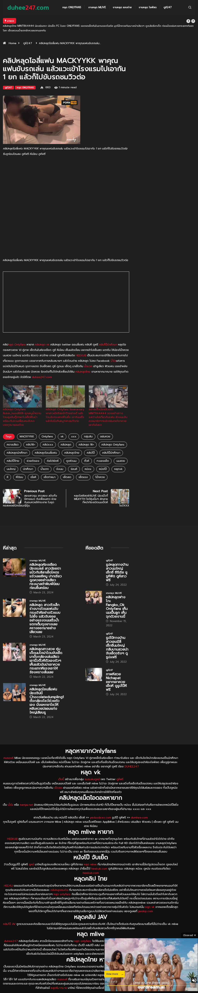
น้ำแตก (88, 357)
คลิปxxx (48, 435)
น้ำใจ (113, 352)
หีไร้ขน (19, 468)
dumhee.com (139, 808)
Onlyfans (47, 427)
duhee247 (11, 932)
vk (62, 427)
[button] (188, 21)
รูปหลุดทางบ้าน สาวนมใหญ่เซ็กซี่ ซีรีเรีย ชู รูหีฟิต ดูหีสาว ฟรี (51, 21)
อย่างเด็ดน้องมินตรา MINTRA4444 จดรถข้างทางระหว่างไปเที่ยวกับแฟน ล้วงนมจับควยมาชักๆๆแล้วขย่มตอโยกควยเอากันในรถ (108, 408)
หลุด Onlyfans (71, 7)
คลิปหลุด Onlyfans (113, 435)
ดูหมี (31, 855)
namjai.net (26, 795)
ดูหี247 (168, 7)
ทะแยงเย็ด (103, 452)
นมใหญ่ (11, 460)
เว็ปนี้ (61, 770)
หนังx (88, 460)
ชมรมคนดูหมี (92, 770)
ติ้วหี (86, 452)
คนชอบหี (8, 749)
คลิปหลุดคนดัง (59, 881)
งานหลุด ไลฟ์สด (148, 7)
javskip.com (145, 902)
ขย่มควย (105, 427)
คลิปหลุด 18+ (86, 435)
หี (7, 468)
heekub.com (99, 859)
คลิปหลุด (66, 435)
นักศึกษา (28, 460)
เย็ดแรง (83, 468)
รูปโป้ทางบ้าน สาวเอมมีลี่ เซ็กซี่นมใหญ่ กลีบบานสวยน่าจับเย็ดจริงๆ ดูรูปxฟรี (117, 638)
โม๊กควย (100, 468)
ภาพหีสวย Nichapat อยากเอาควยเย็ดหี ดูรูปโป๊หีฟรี (116, 672)
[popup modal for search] (190, 7)
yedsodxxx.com (100, 808)
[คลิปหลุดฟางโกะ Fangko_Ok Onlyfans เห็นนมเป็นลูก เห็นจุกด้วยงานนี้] (93, 588)
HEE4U (8, 876)
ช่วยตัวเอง (33, 452)
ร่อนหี (74, 460)
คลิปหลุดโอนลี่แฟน (46, 443)
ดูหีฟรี (119, 770)
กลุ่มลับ (88, 427)
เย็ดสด (67, 468)
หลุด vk (149, 898)
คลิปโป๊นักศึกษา (108, 335)
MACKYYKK (27, 427)
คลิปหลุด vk (42, 335)
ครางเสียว (13, 435)
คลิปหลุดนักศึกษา (17, 443)
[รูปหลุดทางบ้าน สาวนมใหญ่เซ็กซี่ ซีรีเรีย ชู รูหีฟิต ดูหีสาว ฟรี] (93, 555)
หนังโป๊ (103, 460)
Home (12, 34)
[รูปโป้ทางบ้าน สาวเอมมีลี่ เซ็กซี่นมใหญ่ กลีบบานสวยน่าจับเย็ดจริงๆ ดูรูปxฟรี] (93, 629)
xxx (73, 427)
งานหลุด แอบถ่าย (122, 7)
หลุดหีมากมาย (59, 979)
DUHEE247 (132, 757)
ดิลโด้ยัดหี (53, 452)
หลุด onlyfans (62, 885)
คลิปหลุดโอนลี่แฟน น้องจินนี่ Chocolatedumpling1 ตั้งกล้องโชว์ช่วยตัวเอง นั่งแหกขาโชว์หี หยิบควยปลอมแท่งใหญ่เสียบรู (47, 691)
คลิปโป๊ (91, 443)
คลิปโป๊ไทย (13, 452)
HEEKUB (81, 346)
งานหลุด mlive (97, 7)
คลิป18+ (30, 435)
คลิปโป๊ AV (9, 915)
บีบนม (59, 460)
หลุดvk (118, 460)
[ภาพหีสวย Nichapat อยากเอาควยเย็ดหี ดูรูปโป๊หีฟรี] (93, 665)
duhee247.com (42, 368)
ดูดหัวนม (71, 452)
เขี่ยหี (33, 468)
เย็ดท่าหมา (49, 468)
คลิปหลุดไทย (82, 362)
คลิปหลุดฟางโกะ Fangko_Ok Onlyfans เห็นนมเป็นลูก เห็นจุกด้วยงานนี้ (117, 597)
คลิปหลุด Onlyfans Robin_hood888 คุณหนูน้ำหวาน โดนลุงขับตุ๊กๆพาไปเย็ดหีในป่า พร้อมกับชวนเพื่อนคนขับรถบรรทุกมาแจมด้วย (22, 408)
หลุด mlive (90, 855)
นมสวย (120, 452)
